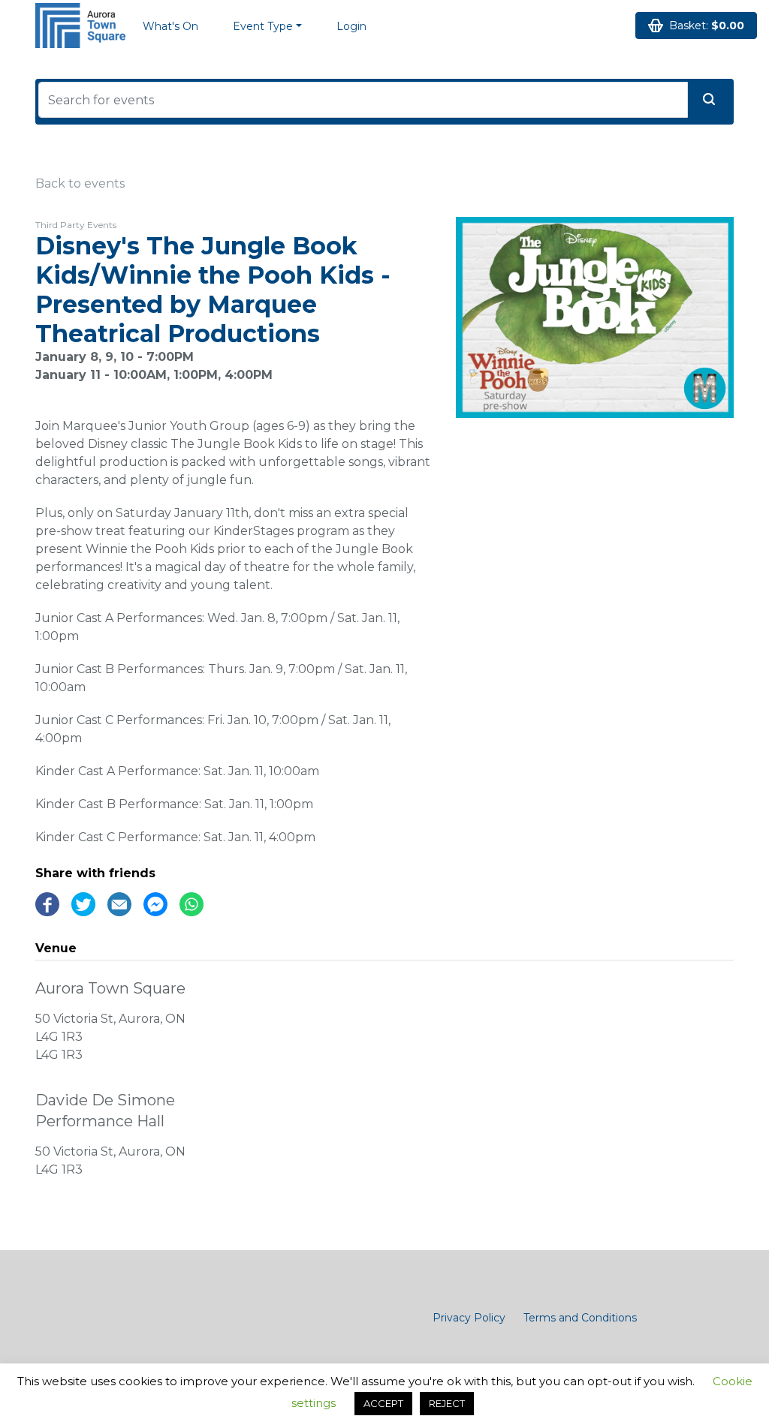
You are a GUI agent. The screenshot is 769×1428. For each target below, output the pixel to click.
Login (351, 26)
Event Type (263, 26)
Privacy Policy (469, 1317)
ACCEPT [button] (383, 1403)
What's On (170, 26)
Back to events (80, 183)
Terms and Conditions (580, 1317)
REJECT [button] (447, 1403)
